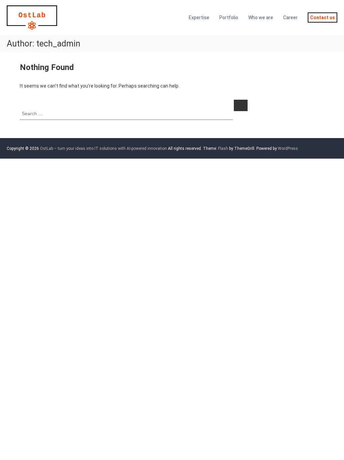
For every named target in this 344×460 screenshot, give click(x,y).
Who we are (260, 17)
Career (290, 17)
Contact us (322, 17)
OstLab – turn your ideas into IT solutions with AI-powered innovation (103, 148)
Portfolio (228, 17)
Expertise (199, 17)
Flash (223, 148)
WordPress (288, 148)
